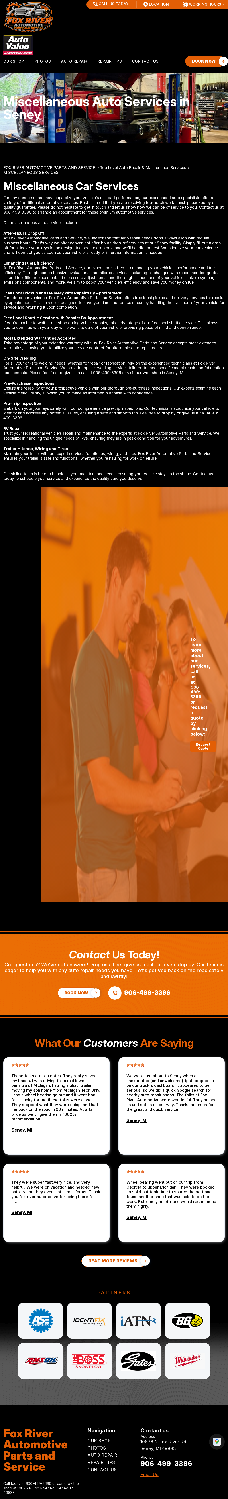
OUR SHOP (13, 61)
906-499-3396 (17, 212)
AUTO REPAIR (74, 61)
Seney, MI (21, 1130)
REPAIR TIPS (110, 61)
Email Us (149, 1474)
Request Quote (203, 746)
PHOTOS (42, 61)
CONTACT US (145, 61)
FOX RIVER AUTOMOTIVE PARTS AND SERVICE (49, 167)
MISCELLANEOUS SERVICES (31, 172)
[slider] (20, 1065)
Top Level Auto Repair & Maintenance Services (143, 167)
